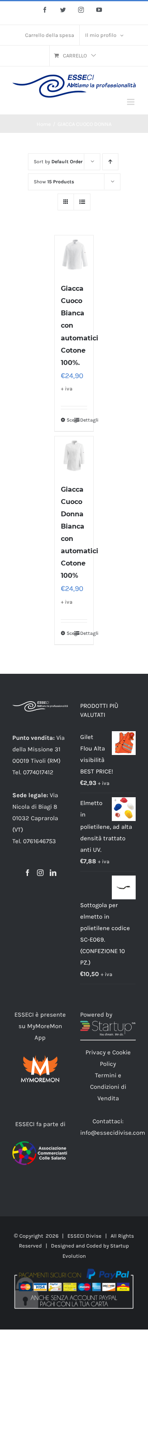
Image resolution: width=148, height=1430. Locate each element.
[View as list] (82, 202)
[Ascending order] (110, 161)
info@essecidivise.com (112, 1132)
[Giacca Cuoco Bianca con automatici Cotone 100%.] (74, 254)
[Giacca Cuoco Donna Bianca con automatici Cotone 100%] (74, 455)
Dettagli (84, 420)
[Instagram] (40, 872)
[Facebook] (27, 872)
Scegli (70, 420)
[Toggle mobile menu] (131, 102)
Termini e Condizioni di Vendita (108, 1087)
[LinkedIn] (53, 872)
